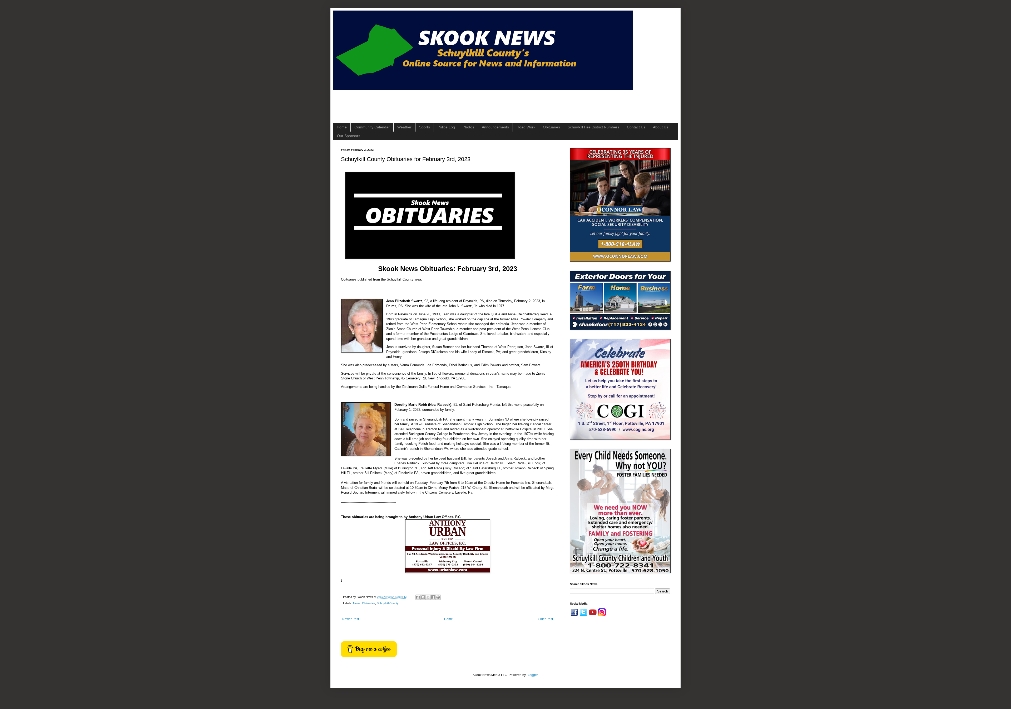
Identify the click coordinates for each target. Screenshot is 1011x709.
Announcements (495, 127)
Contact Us (636, 127)
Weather (404, 127)
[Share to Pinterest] (438, 597)
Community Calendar (372, 127)
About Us (660, 127)
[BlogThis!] (423, 597)
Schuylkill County (388, 603)
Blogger (532, 675)
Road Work (526, 127)
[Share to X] (428, 597)
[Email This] (418, 597)
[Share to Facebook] (433, 597)
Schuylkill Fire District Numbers (593, 127)
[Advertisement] (437, 102)
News (356, 603)
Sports (424, 127)
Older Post (545, 619)
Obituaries (551, 127)
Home (342, 127)
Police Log (446, 127)
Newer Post (350, 619)
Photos (468, 127)
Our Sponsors (348, 136)
